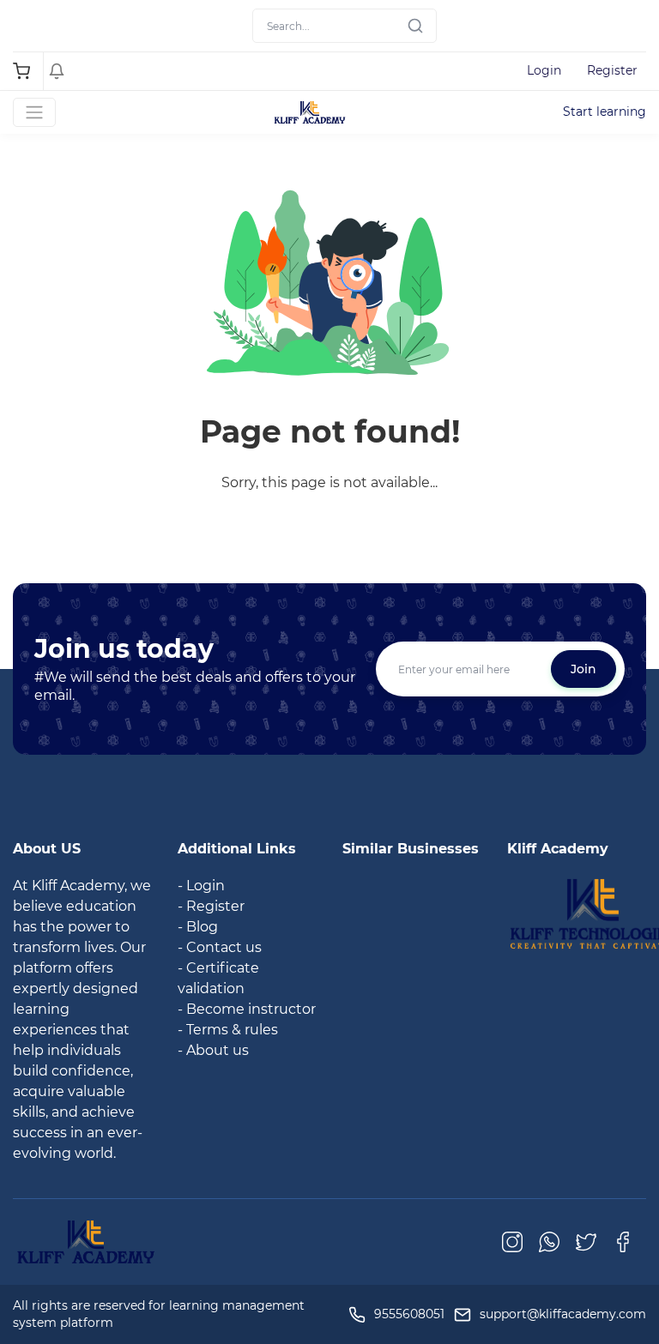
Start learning (604, 111)
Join (583, 669)
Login (544, 70)
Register (612, 70)
